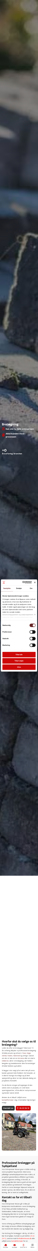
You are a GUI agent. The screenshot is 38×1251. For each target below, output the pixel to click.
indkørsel (5, 1061)
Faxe (24, 1053)
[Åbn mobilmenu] (32, 1245)
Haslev (9, 1056)
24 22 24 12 (24, 1108)
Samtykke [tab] (7, 588)
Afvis (19, 667)
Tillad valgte (19, 661)
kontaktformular (7, 1100)
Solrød (4, 1056)
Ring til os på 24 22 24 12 (18, 442)
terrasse (21, 1058)
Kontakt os (8, 1108)
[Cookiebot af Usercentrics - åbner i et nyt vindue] (23, 582)
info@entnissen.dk (24, 1238)
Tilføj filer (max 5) (19, 1167)
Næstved (16, 1056)
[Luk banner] (35, 582)
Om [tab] (31, 588)
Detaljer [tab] (19, 588)
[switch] (33, 632)
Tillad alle (19, 654)
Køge (29, 1053)
